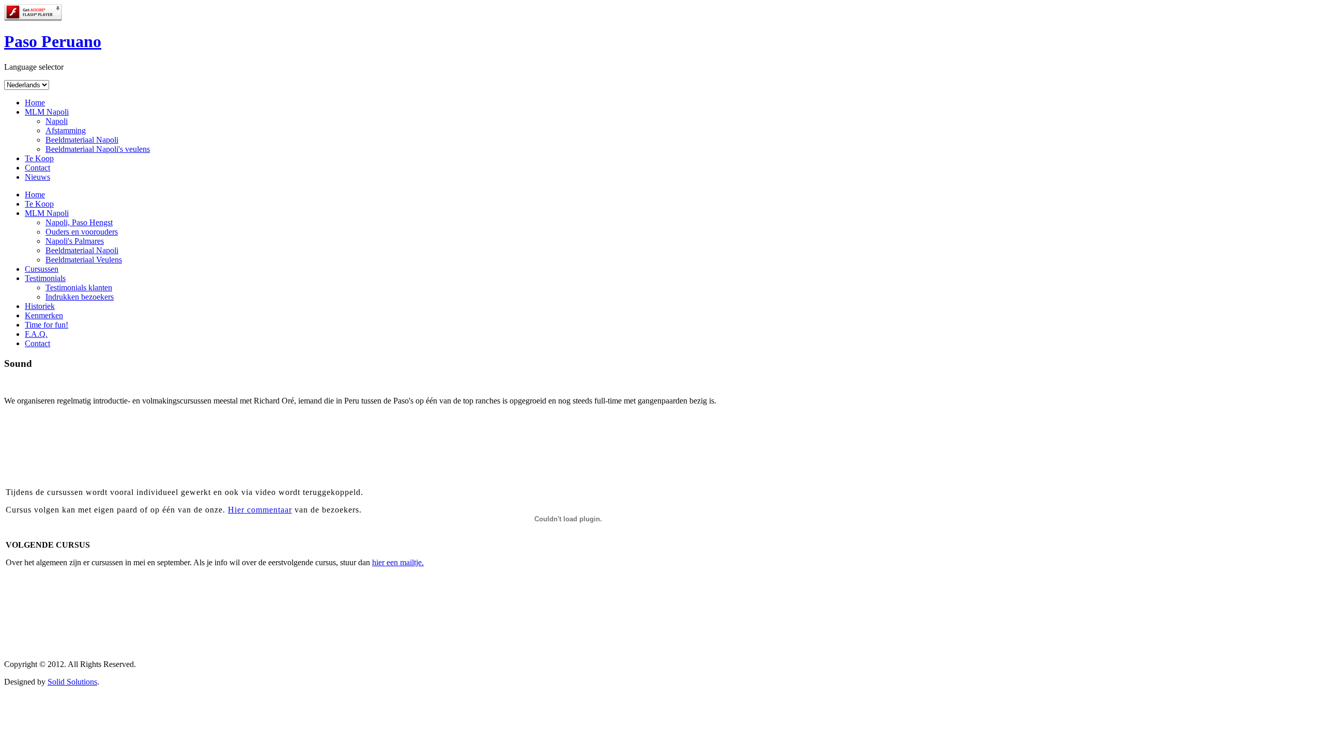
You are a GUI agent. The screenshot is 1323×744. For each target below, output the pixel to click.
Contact (37, 167)
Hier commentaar (260, 509)
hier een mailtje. (398, 562)
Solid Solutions (72, 681)
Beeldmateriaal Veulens (83, 259)
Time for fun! (46, 324)
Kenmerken (44, 315)
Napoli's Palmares (74, 241)
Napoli (56, 121)
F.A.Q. (36, 334)
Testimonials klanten (78, 287)
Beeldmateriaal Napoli (81, 139)
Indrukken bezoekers (79, 296)
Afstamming (65, 130)
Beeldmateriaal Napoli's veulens (97, 149)
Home (35, 102)
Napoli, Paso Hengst (79, 222)
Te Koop (39, 158)
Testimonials (45, 278)
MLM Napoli (47, 111)
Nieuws (37, 177)
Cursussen (41, 269)
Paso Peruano (52, 41)
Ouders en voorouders (81, 231)
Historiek (40, 306)
